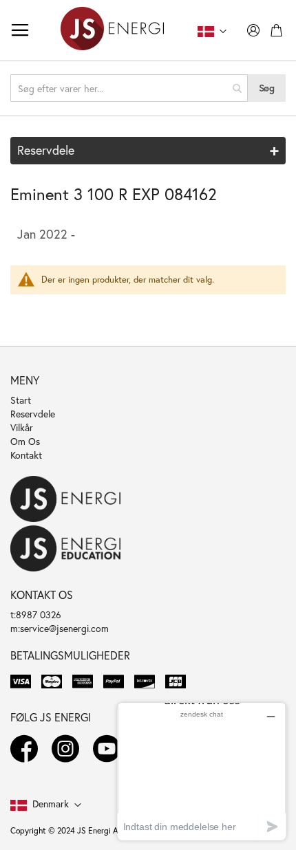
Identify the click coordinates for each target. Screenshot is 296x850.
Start (20, 399)
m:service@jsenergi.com (59, 628)
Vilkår (21, 427)
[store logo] (112, 30)
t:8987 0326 (35, 614)
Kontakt (26, 454)
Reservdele (32, 413)
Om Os (25, 441)
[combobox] (129, 88)
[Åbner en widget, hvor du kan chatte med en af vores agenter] (201, 771)
